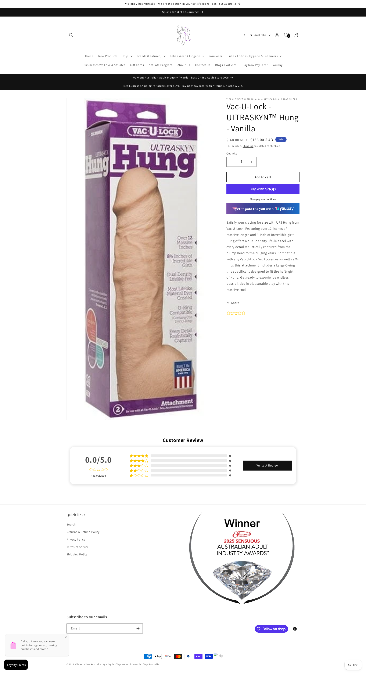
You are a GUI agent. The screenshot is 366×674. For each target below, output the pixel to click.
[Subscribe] (138, 628)
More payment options (263, 199)
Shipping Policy (77, 554)
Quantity (231, 153)
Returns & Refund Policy (83, 532)
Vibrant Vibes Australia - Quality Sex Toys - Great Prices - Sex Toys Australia (117, 664)
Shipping (248, 145)
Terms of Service (78, 547)
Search (71, 524)
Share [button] (235, 303)
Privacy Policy (76, 539)
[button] (71, 35)
